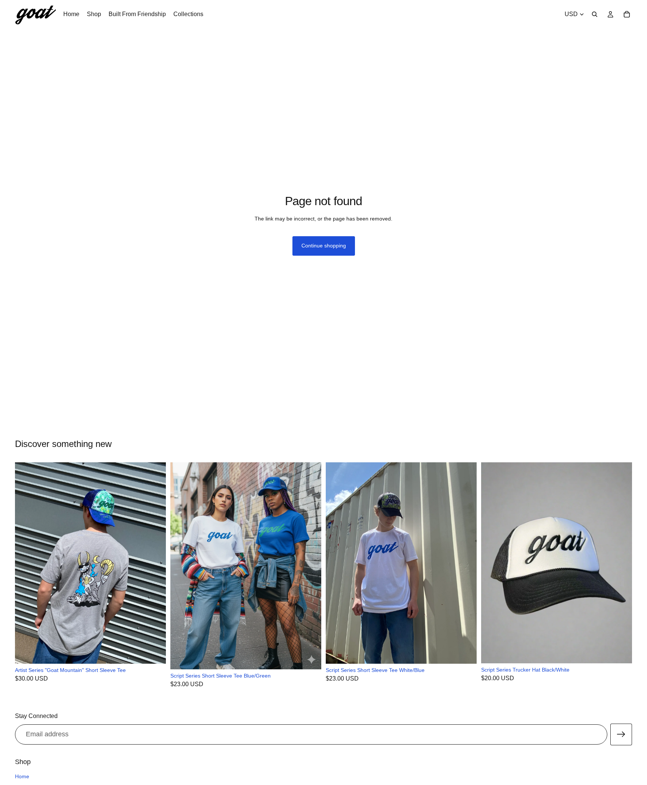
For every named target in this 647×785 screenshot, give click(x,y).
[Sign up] (621, 734)
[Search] (594, 14)
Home (22, 776)
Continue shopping (323, 246)
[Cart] (627, 14)
